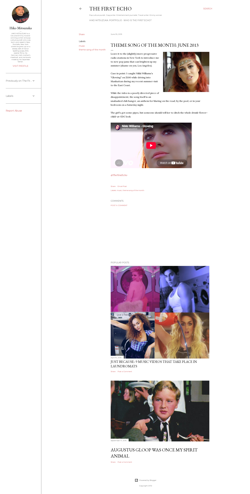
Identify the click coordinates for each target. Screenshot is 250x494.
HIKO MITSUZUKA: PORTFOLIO (105, 20)
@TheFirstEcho (119, 175)
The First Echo (110, 8)
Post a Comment (119, 205)
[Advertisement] (160, 234)
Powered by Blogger (147, 480)
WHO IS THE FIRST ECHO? (138, 20)
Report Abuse (14, 110)
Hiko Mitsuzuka (21, 28)
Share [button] (82, 34)
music (82, 46)
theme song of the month (92, 49)
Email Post (122, 186)
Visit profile (20, 66)
